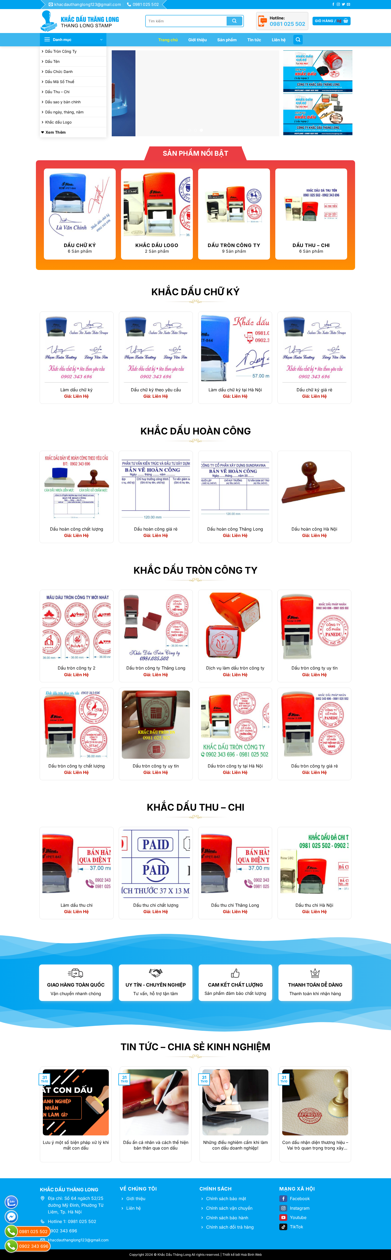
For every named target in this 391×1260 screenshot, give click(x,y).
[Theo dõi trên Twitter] (343, 4)
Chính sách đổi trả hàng (230, 1227)
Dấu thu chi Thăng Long (235, 905)
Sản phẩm (227, 39)
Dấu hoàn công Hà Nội (314, 529)
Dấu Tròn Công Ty (61, 51)
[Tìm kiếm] (298, 39)
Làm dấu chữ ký (76, 389)
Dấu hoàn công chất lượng (76, 529)
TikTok (296, 1226)
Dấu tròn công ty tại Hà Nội (235, 766)
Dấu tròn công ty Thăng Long (155, 668)
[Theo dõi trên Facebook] (333, 4)
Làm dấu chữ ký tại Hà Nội (235, 389)
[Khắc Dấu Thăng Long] (82, 21)
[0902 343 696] (11, 1246)
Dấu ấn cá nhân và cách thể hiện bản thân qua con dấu (155, 1145)
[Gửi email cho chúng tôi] (348, 4)
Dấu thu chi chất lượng (155, 905)
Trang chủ (168, 39)
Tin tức (254, 39)
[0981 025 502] (11, 1231)
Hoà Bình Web (251, 1255)
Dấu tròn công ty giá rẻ (314, 766)
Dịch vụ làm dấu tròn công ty (235, 668)
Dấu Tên (52, 61)
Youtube (298, 1217)
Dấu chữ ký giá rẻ (314, 389)
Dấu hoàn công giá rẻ (155, 529)
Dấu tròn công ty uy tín (315, 668)
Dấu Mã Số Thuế (59, 81)
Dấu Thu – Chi (57, 91)
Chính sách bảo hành (227, 1217)
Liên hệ (279, 39)
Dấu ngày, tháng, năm (64, 112)
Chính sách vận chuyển (229, 1208)
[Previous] (121, 93)
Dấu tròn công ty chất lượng (76, 766)
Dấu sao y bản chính (63, 102)
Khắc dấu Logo (58, 122)
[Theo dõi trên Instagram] (338, 4)
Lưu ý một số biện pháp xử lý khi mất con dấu (76, 1145)
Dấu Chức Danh (59, 71)
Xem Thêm (55, 132)
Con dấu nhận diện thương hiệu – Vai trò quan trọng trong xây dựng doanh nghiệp (315, 1145)
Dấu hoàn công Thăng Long (235, 529)
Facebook (300, 1198)
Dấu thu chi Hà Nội (314, 905)
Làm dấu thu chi (77, 905)
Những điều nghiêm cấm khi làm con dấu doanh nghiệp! (235, 1145)
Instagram (300, 1208)
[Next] (269, 93)
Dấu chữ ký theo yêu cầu (156, 389)
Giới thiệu (197, 39)
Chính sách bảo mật (226, 1198)
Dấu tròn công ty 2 (76, 668)
